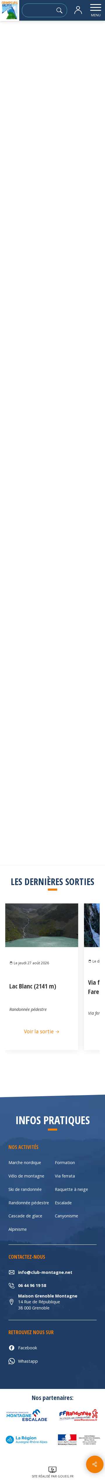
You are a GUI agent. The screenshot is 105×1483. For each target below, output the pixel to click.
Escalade (63, 1202)
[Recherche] (61, 10)
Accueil (11, 36)
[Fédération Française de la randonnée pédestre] (79, 1415)
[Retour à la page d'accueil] (9, 10)
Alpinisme (17, 1229)
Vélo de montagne (26, 1176)
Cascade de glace (25, 1216)
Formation (65, 1162)
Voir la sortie (39, 1031)
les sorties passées (43, 36)
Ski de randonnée (25, 1189)
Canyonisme (66, 1216)
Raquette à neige (71, 1189)
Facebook (27, 1347)
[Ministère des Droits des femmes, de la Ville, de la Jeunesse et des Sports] (79, 1440)
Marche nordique (24, 1162)
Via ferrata (65, 1176)
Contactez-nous (52, 362)
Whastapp (28, 1361)
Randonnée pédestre (28, 1202)
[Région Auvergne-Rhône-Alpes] (26, 1440)
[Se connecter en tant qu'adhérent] (78, 10)
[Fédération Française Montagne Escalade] (26, 1415)
